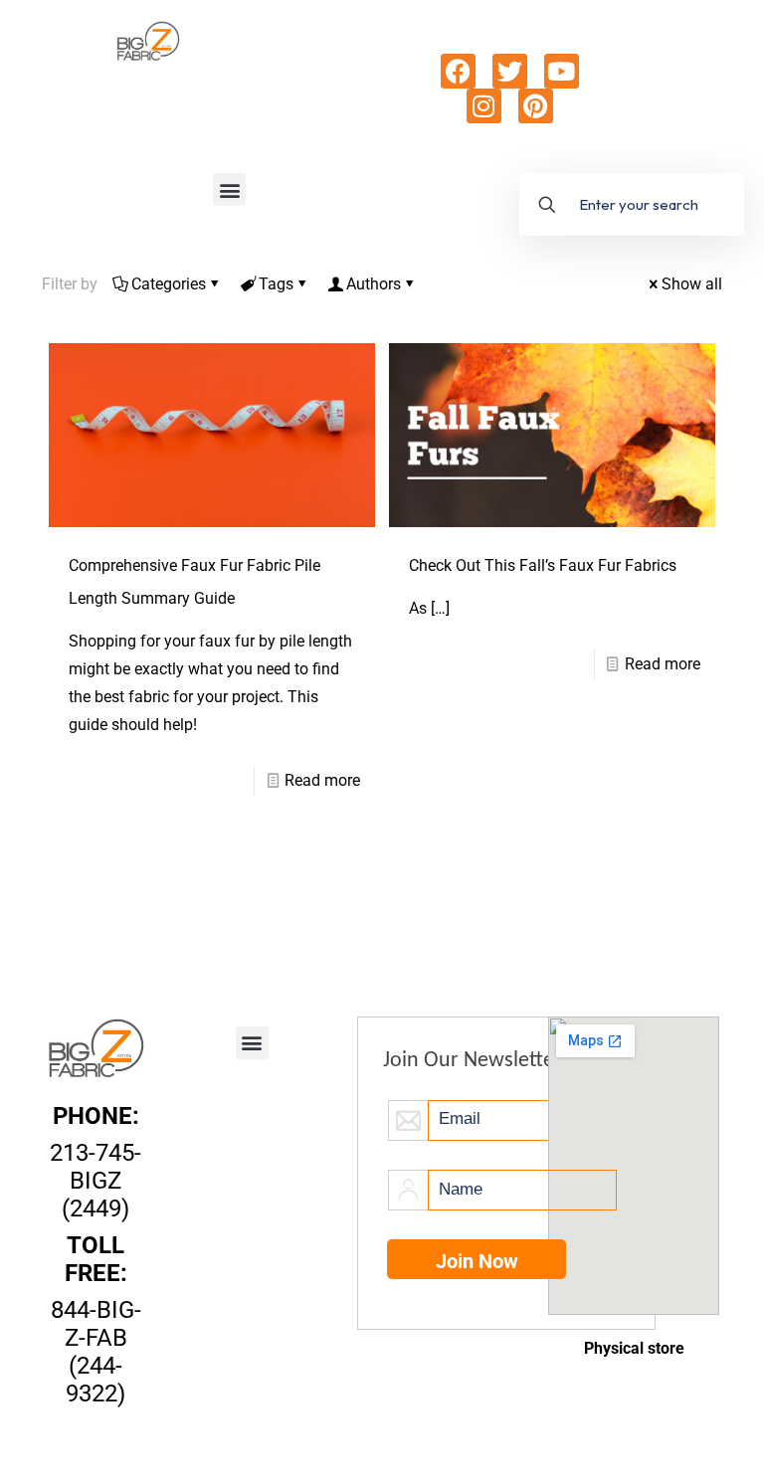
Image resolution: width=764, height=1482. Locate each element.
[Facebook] (458, 71)
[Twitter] (509, 71)
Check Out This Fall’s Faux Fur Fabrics (542, 565)
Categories (168, 284)
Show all (692, 284)
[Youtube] (561, 71)
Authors (373, 284)
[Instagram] (484, 106)
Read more (322, 780)
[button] (229, 189)
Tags (276, 284)
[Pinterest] (535, 106)
